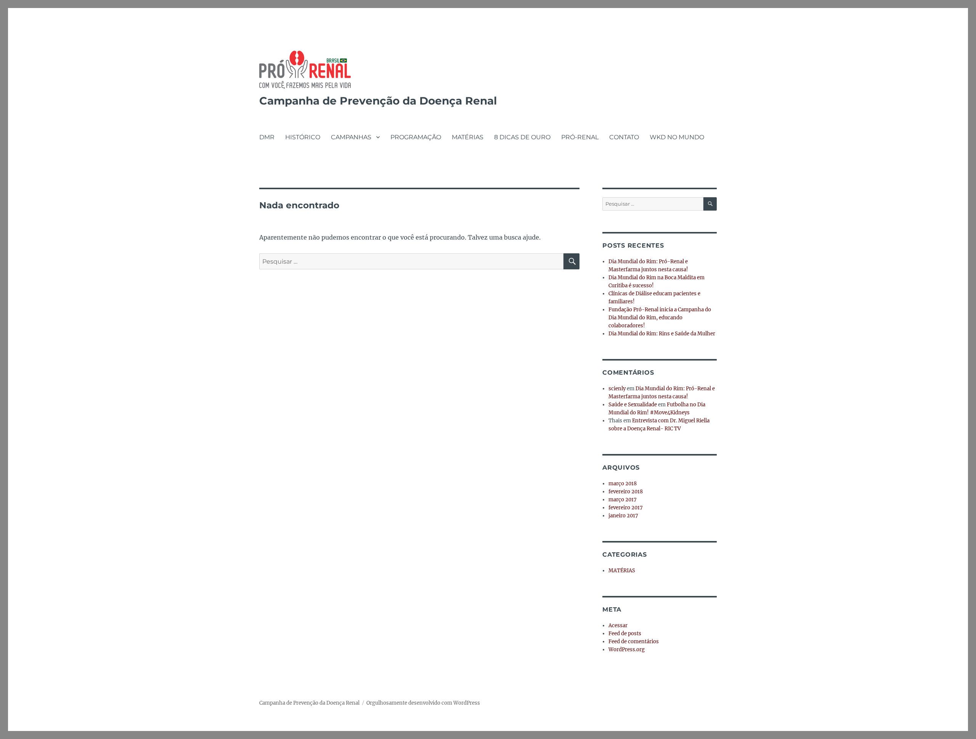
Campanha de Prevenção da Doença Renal (378, 100)
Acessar (618, 625)
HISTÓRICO (302, 137)
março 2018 (622, 483)
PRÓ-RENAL (580, 137)
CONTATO (624, 137)
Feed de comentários (633, 641)
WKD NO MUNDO (677, 137)
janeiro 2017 (623, 515)
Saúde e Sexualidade (632, 404)
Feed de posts (624, 633)
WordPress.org (626, 649)
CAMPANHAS (351, 137)
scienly (617, 388)
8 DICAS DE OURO (522, 137)
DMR (266, 137)
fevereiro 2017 (625, 507)
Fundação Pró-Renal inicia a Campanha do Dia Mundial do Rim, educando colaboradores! (659, 317)
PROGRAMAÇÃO (415, 137)
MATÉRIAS (467, 137)
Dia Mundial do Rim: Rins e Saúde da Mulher (661, 333)
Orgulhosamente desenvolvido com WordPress (423, 703)
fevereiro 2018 (625, 491)
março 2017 (622, 499)
